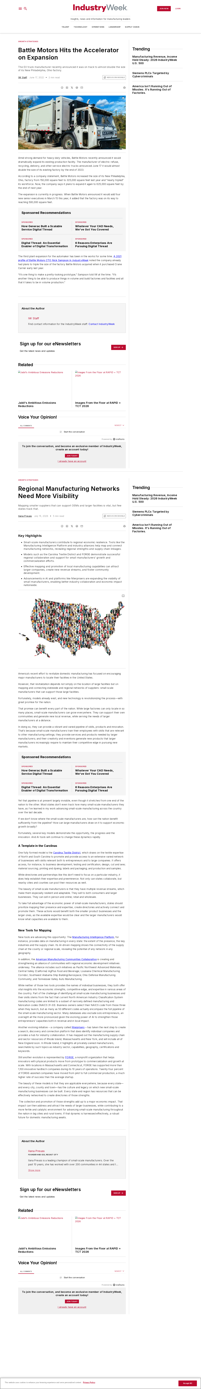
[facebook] (62, 87)
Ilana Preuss (25, 516)
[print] (124, 87)
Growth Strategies (28, 41)
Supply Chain (132, 27)
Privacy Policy (89, 1382)
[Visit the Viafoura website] (118, 439)
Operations (98, 27)
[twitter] (72, 87)
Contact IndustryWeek (102, 324)
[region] (72, 432)
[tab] (26, 425)
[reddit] (76, 87)
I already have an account (72, 461)
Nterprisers (78, 1043)
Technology (80, 27)
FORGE (69, 1073)
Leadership (115, 27)
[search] (25, 9)
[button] (20, 9)
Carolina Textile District (66, 858)
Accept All (187, 1383)
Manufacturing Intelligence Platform (93, 948)
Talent (65, 27)
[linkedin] (67, 87)
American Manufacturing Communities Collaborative (66, 975)
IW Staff (22, 77)
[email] (81, 87)
